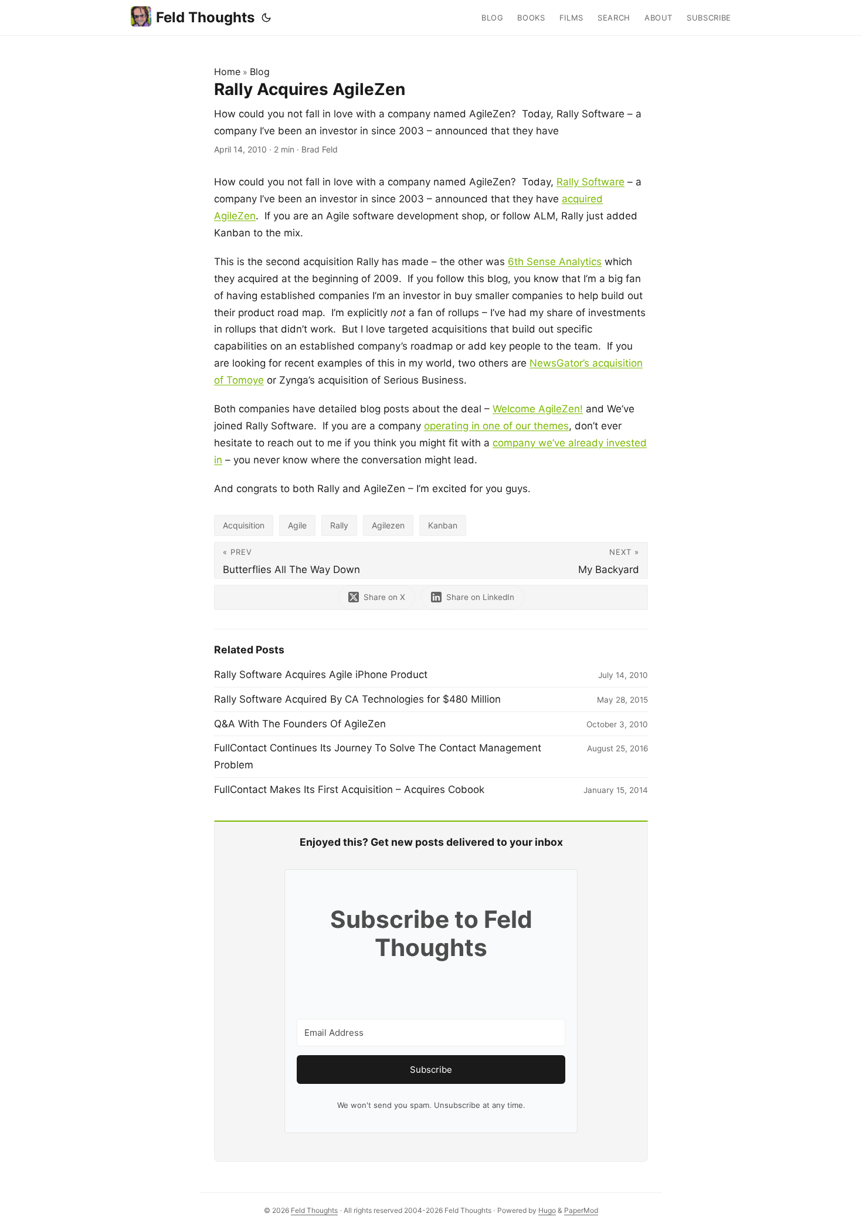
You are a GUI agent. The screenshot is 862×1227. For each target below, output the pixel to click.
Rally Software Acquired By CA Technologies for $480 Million (357, 699)
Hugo (547, 1210)
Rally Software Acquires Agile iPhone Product (320, 674)
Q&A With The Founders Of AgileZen (300, 724)
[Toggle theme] (266, 17)
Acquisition (243, 525)
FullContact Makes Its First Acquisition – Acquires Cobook (349, 789)
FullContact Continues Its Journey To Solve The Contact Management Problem (377, 756)
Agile (297, 525)
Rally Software (590, 182)
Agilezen (388, 525)
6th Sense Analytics (555, 261)
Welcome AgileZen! (538, 409)
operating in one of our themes (496, 426)
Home (227, 71)
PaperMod (581, 1210)
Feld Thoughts (205, 17)
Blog (260, 71)
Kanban (442, 525)
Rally (339, 525)
